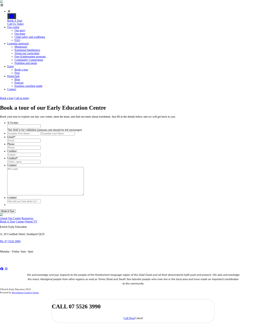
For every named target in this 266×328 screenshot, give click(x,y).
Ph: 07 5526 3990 (10, 241)
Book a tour (21, 69)
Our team (19, 33)
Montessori (20, 46)
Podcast (18, 82)
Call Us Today (15, 23)
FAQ (17, 40)
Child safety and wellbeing (29, 36)
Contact (11, 89)
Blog (17, 79)
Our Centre (14, 218)
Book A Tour (14, 20)
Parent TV (31, 221)
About (3, 218)
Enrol (10, 66)
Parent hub (13, 76)
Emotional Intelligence (27, 50)
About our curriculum (26, 53)
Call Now (129, 318)
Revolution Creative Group (25, 292)
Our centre (13, 27)
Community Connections (28, 59)
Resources (27, 218)
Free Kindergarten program (30, 56)
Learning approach (18, 43)
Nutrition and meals (25, 63)
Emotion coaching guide (28, 85)
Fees (17, 72)
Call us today (21, 98)
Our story (19, 30)
